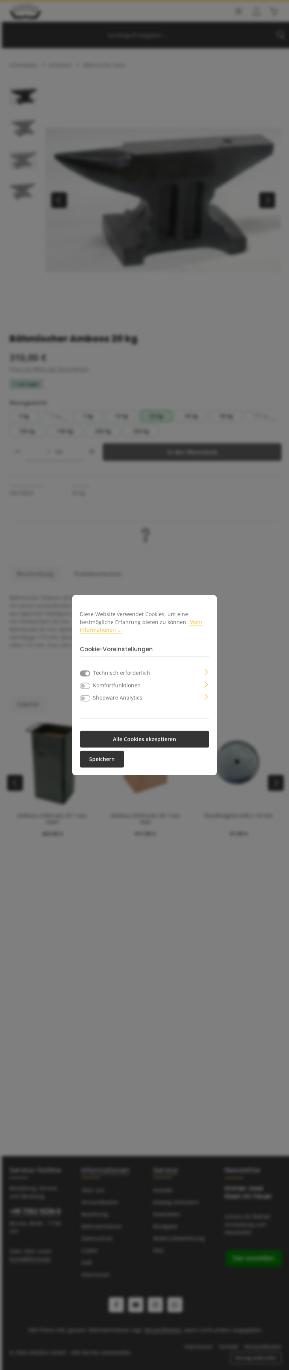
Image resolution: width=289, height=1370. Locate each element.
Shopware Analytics (117, 697)
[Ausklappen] (206, 671)
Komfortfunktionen (117, 685)
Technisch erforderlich (121, 673)
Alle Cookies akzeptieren (144, 739)
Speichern (102, 759)
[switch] (85, 686)
